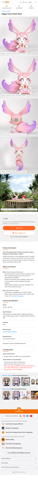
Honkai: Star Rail (6, 11)
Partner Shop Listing (17, 296)
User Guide (4, 463)
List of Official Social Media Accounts (19, 452)
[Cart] (20, 2)
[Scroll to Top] (19, 409)
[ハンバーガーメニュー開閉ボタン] (35, 2)
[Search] (18, 2)
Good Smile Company (10, 331)
